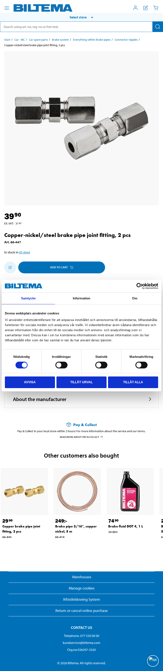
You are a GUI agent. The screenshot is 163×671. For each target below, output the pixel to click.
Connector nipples (126, 40)
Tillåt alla (133, 382)
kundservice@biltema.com (81, 643)
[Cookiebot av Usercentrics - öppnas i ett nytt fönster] (139, 286)
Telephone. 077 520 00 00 (81, 636)
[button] (81, 17)
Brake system (60, 40)
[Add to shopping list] (10, 267)
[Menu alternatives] (7, 8)
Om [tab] (134, 298)
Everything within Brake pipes (92, 40)
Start (7, 40)
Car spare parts (38, 40)
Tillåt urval (81, 382)
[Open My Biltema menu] (135, 8)
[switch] (61, 365)
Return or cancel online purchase (81, 610)
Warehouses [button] (81, 576)
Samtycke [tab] (28, 298)
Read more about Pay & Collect (79, 436)
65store (24, 252)
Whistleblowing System (81, 599)
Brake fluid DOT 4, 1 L (125, 526)
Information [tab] (81, 298)
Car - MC (19, 40)
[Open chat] (153, 661)
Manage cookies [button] (81, 588)
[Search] (157, 26)
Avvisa (30, 382)
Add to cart (59, 267)
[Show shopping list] (146, 8)
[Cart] (156, 8)
